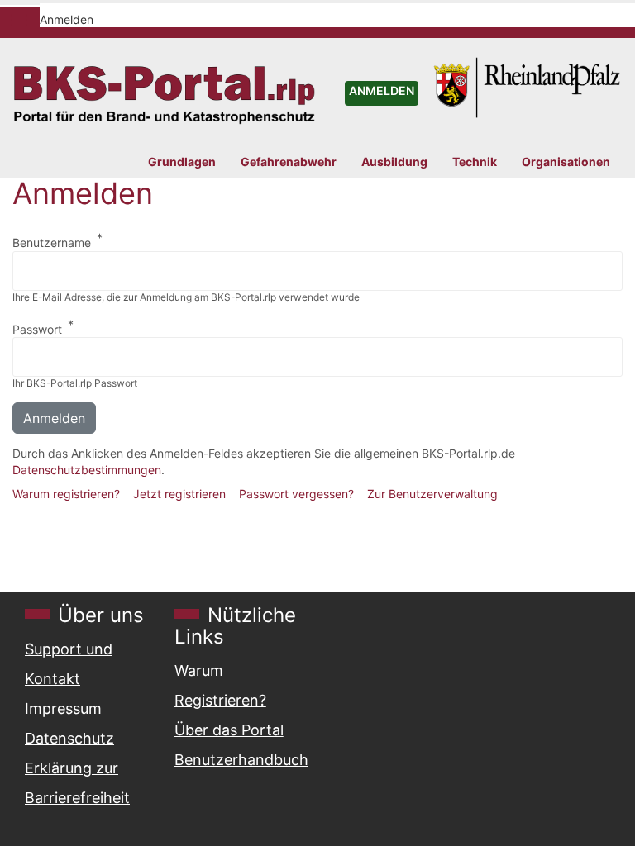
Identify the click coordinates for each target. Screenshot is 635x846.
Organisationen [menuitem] (566, 162)
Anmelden (66, 19)
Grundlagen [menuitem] (182, 162)
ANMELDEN (381, 90)
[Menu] (18, 21)
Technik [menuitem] (474, 162)
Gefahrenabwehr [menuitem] (289, 162)
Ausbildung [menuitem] (394, 162)
